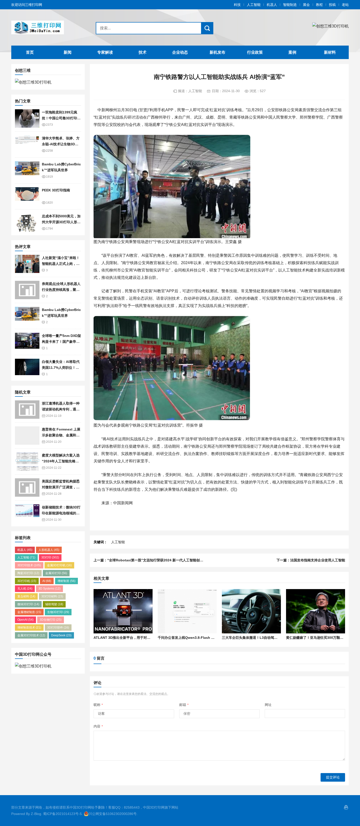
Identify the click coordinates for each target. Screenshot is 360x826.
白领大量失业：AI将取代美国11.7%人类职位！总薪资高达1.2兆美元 (61, 368)
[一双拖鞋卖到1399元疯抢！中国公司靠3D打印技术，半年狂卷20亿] (27, 118)
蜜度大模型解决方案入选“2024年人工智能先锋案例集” (61, 461)
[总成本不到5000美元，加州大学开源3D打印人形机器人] (27, 222)
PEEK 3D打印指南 (56, 190)
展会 (306, 5)
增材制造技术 (29, 627)
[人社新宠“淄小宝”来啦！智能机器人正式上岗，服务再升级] (27, 264)
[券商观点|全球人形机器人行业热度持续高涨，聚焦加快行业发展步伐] (27, 290)
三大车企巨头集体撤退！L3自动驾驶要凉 (253, 638)
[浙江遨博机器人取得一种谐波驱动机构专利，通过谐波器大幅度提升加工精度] (27, 409)
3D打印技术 (29, 565)
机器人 (272, 5)
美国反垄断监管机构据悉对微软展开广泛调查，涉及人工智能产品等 (61, 487)
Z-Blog (36, 814)
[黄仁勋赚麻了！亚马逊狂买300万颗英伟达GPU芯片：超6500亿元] (315, 611)
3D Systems (49, 588)
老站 (345, 5)
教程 (319, 5)
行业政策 (255, 52)
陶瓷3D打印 (28, 573)
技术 (142, 52)
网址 (268, 705)
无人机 (24, 588)
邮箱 (184, 705)
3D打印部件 (58, 627)
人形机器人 (48, 550)
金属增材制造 (29, 612)
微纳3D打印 (28, 604)
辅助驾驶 (54, 604)
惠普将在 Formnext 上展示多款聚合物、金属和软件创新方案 (61, 435)
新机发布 (217, 52)
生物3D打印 (58, 612)
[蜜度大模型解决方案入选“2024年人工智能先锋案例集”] (27, 461)
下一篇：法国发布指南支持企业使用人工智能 (310, 560)
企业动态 (180, 52)
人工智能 (254, 5)
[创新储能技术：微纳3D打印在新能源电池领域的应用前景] (27, 513)
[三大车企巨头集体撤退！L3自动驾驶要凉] (251, 611)
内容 (98, 726)
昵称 (98, 705)
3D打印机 (26, 581)
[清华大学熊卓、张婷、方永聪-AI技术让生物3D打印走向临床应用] (27, 144)
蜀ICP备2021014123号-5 (62, 814)
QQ (346, 807)
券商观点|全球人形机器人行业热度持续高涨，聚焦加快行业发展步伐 (61, 290)
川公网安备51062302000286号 (113, 814)
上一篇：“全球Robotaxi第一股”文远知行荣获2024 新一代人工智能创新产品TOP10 (157, 560)
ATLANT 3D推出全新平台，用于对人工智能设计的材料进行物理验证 (146, 638)
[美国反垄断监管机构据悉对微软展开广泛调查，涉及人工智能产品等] (27, 487)
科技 (237, 5)
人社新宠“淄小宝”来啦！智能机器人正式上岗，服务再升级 (61, 264)
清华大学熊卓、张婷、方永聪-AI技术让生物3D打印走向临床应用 (61, 144)
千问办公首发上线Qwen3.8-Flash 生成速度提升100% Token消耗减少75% (215, 638)
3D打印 (50, 557)
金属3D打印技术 (31, 635)
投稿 (332, 5)
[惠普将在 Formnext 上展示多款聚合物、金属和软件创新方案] (27, 435)
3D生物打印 (50, 619)
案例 (292, 52)
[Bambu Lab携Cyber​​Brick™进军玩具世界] (27, 170)
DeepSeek (61, 635)
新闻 (68, 52)
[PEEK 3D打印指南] (27, 196)
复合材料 (26, 596)
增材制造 (66, 581)
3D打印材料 (52, 596)
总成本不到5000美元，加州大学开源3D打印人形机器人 (61, 222)
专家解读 (105, 52)
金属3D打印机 (59, 565)
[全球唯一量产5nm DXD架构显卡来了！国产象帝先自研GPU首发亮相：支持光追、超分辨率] (27, 342)
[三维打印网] (41, 27)
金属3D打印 (56, 573)
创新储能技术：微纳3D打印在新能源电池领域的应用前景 (61, 513)
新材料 (330, 52)
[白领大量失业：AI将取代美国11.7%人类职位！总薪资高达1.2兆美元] (27, 368)
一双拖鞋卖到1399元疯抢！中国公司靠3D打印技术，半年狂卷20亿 (61, 118)
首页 (30, 52)
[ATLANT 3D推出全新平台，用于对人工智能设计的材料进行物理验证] (123, 611)
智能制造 (290, 5)
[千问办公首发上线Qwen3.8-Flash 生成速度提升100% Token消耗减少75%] (187, 611)
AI (46, 581)
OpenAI (25, 619)
